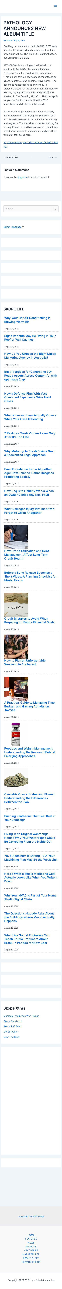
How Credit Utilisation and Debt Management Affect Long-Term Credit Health (26, 554)
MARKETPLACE (31, 1254)
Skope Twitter (10, 1031)
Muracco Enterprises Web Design (21, 1016)
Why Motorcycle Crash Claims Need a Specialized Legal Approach (29, 453)
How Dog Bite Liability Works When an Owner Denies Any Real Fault (29, 492)
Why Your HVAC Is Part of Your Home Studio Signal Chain (30, 897)
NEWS (31, 1242)
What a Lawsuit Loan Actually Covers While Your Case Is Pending (30, 417)
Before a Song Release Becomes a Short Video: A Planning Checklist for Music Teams (30, 576)
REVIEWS (31, 1246)
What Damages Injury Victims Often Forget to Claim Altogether (29, 510)
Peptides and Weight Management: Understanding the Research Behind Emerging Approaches (29, 752)
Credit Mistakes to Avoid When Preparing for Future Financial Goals (29, 620)
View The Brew (11, 1037)
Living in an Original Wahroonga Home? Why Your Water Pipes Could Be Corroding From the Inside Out (29, 837)
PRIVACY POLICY (31, 1262)
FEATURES (31, 1238)
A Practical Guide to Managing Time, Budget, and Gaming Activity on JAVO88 (29, 706)
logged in (23, 177)
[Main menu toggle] (55, 6)
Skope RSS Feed (12, 1026)
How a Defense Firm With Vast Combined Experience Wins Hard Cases (27, 397)
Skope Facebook (12, 1021)
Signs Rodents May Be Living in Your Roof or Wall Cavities (30, 337)
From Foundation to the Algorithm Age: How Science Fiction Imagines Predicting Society (29, 472)
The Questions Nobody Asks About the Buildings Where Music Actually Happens (29, 917)
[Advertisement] (31, 1100)
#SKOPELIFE (31, 1250)
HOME (31, 1234)
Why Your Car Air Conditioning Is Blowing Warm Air (27, 319)
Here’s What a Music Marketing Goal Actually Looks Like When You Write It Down (30, 877)
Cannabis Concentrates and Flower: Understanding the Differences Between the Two (29, 797)
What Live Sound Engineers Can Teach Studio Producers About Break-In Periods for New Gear (26, 939)
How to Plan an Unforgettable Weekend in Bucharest (25, 662)
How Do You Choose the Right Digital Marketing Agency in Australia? (30, 355)
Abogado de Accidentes (31, 1216)
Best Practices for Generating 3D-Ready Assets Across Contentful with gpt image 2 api (30, 375)
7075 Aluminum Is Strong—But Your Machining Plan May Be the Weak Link (30, 857)
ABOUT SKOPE (31, 1258)
